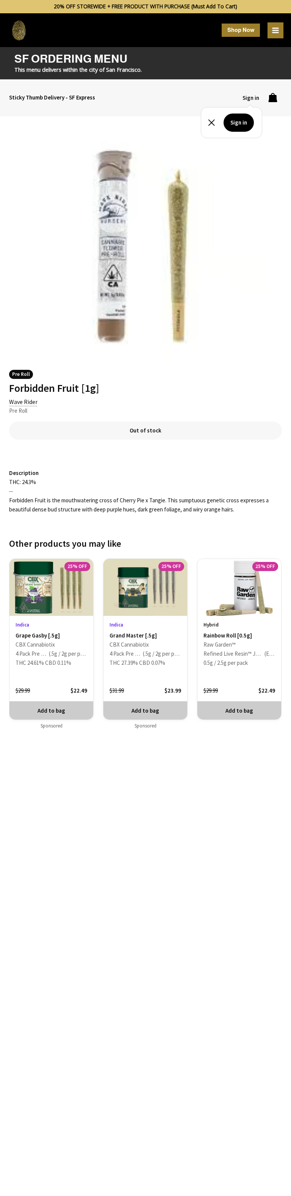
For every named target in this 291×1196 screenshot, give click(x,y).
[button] (241, 30)
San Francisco (123, 69)
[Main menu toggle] (275, 30)
